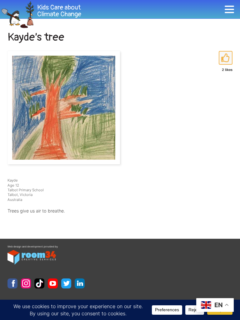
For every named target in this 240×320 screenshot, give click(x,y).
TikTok (39, 283)
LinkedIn (80, 283)
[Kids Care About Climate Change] (112, 15)
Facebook (13, 283)
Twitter (66, 283)
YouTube (53, 283)
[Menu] (231, 10)
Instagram (26, 283)
